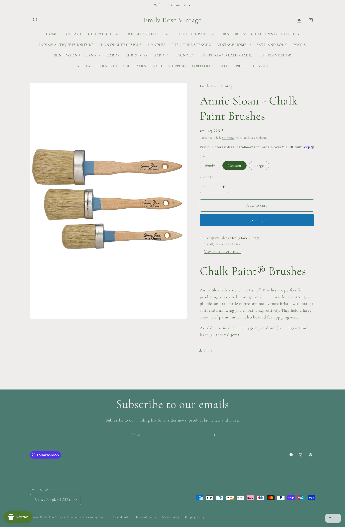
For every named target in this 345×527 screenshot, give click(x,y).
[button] (35, 20)
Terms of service (146, 517)
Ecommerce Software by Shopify (87, 517)
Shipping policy (194, 517)
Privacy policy (171, 517)
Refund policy (122, 517)
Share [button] (208, 350)
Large (259, 165)
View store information (222, 251)
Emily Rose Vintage (52, 517)
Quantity (206, 177)
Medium (234, 165)
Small (212, 166)
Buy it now (257, 220)
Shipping (228, 138)
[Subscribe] (213, 435)
